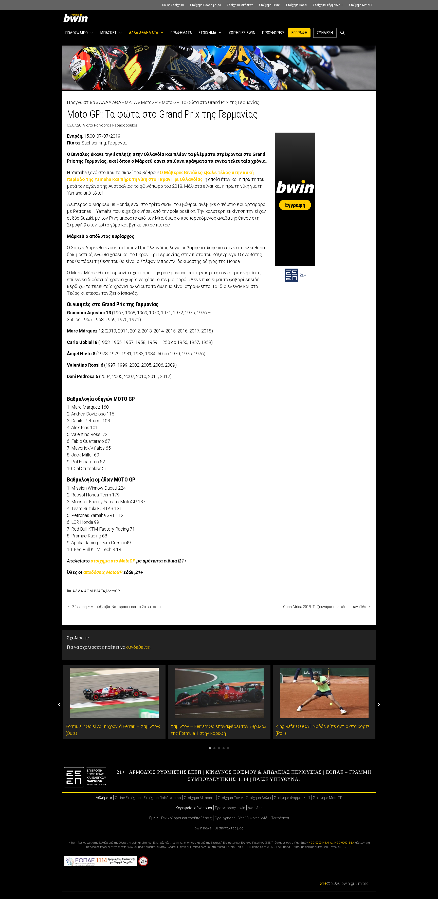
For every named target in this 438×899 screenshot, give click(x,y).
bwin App (255, 808)
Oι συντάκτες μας (228, 828)
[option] (114, 702)
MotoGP (149, 102)
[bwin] (76, 17)
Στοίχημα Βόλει (296, 5)
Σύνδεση (325, 32)
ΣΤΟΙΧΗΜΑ (207, 32)
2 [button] (214, 748)
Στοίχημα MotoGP (361, 5)
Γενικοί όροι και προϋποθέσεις (186, 818)
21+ (323, 883)
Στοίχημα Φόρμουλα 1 (328, 5)
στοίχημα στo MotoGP (113, 560)
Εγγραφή (299, 32)
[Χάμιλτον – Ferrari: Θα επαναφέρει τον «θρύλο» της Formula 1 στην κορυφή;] (219, 715)
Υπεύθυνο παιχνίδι (253, 818)
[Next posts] (378, 704)
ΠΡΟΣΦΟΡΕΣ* (273, 32)
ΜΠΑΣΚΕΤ (108, 32)
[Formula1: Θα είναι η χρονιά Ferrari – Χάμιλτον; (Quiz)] (114, 715)
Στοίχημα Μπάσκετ (240, 5)
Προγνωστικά (81, 102)
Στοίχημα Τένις (269, 5)
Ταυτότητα (280, 818)
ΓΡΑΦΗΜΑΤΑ (181, 32)
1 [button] (210, 748)
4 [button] (224, 748)
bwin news (203, 828)
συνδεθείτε (138, 647)
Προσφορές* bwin (230, 808)
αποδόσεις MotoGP (102, 572)
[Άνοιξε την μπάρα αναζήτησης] (343, 32)
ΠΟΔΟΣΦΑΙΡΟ (76, 32)
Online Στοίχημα (173, 5)
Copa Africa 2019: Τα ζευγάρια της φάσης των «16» (324, 607)
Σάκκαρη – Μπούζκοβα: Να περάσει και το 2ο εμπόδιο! (116, 607)
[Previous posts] (59, 704)
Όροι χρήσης (225, 818)
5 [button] (228, 748)
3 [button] (219, 748)
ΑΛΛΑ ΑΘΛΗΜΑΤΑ (143, 32)
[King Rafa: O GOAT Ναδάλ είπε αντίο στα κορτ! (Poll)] (324, 715)
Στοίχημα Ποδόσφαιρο (205, 5)
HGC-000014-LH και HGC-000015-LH (331, 842)
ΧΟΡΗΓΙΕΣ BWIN (242, 32)
